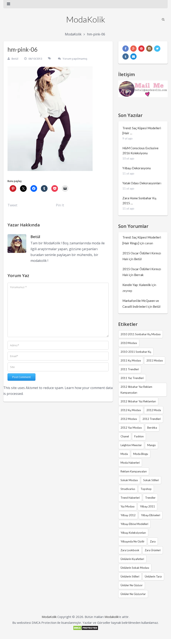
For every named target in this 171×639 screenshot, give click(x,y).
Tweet (12, 205)
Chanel (125, 436)
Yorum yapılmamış (75, 58)
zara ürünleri (153, 550)
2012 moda (153, 410)
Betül (14, 58)
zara (153, 541)
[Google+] (133, 48)
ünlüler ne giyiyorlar (133, 594)
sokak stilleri (151, 480)
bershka (152, 427)
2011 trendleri (130, 369)
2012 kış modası (131, 410)
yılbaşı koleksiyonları (133, 532)
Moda (124, 454)
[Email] (133, 56)
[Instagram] (149, 48)
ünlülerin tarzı (153, 576)
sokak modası (129, 480)
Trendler (150, 497)
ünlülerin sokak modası (135, 567)
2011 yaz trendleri (132, 378)
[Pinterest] (141, 48)
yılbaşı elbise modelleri (134, 524)
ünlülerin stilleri (130, 576)
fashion (139, 436)
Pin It (60, 205)
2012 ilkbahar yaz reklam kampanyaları (136, 389)
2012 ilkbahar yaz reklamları (138, 401)
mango (151, 445)
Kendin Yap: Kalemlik (136, 285)
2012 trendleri (151, 419)
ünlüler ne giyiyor (132, 585)
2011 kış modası (131, 360)
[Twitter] (157, 48)
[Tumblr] (125, 56)
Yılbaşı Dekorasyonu (136, 168)
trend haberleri (130, 497)
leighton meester (131, 445)
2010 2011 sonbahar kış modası (141, 334)
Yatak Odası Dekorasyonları (141, 183)
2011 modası (154, 360)
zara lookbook (130, 550)
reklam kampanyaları (134, 471)
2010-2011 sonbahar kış (136, 351)
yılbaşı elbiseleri (150, 515)
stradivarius (128, 489)
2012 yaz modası (131, 427)
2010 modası (129, 343)
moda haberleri (130, 462)
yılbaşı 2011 (147, 506)
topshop (146, 489)
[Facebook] (125, 48)
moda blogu (140, 454)
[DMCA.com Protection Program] (85, 629)
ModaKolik (85, 19)
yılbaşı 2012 (128, 515)
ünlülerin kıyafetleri (132, 559)
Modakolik (111, 617)
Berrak (138, 275)
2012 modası (129, 419)
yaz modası (128, 506)
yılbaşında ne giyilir (133, 541)
